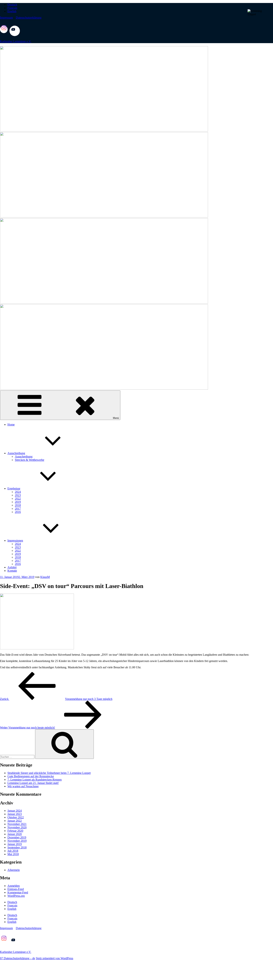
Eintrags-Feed (15, 889)
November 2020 (17, 827)
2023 (18, 495)
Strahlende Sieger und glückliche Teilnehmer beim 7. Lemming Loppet (49, 772)
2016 (18, 511)
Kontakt (12, 570)
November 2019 (17, 840)
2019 (18, 501)
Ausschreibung (16, 453)
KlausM (45, 577)
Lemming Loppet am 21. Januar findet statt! (33, 783)
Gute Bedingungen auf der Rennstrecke (30, 776)
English (11, 11)
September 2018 (17, 847)
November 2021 (17, 824)
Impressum (6, 17)
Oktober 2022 (15, 817)
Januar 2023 (14, 814)
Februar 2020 (15, 830)
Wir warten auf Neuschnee (23, 786)
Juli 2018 (12, 850)
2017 (18, 508)
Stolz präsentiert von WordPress (54, 958)
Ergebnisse (13, 488)
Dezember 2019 (16, 837)
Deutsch (12, 4)
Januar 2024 (14, 810)
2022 (18, 498)
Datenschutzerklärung (28, 17)
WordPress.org (16, 895)
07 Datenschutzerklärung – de (17, 958)
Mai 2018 (13, 854)
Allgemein (13, 870)
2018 (18, 505)
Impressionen (15, 540)
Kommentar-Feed (17, 892)
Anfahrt (12, 567)
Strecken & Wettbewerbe (29, 459)
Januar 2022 (14, 820)
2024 (18, 491)
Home (11, 424)
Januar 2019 (14, 844)
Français (12, 7)
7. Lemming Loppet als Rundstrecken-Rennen (34, 779)
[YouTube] (14, 35)
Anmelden (13, 885)
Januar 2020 (14, 834)
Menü (116, 418)
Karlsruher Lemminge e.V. (15, 41)
